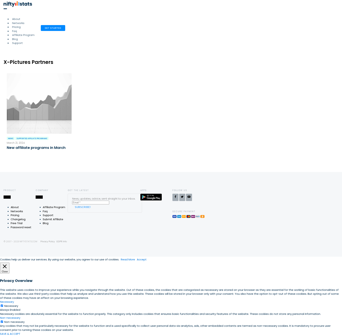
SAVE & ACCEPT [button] (10, 334)
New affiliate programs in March (36, 147)
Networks (17, 211)
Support (17, 43)
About (15, 207)
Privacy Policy (47, 241)
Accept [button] (142, 259)
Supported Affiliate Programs (32, 138)
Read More (128, 259)
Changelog (18, 219)
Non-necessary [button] (10, 318)
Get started (53, 28)
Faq (45, 211)
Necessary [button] (7, 302)
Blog (45, 223)
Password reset (21, 227)
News (10, 138)
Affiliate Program (23, 35)
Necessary (11, 306)
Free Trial (16, 223)
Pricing (15, 215)
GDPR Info (61, 241)
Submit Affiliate (53, 219)
